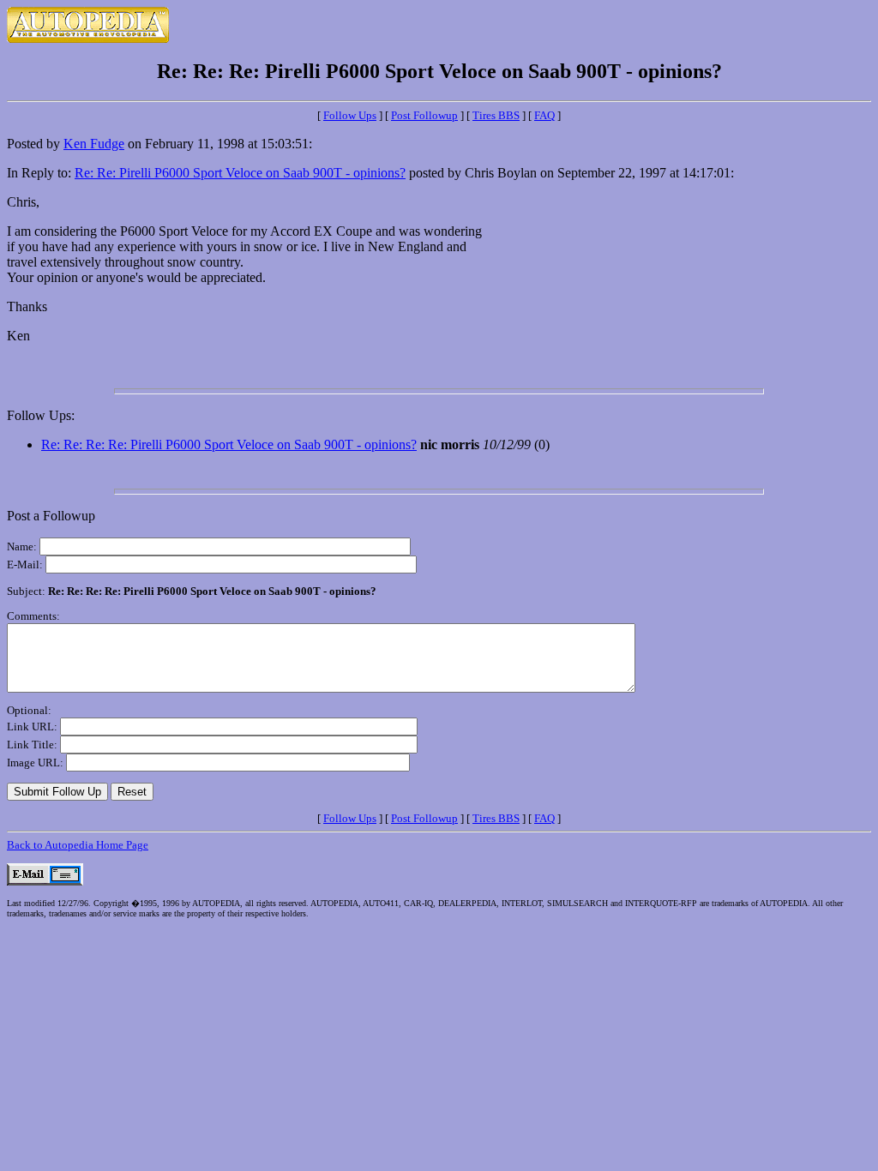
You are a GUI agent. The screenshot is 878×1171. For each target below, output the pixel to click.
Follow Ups (349, 115)
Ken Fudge (93, 143)
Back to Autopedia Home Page (77, 844)
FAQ (544, 115)
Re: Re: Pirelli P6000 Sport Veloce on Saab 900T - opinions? (240, 172)
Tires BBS (496, 115)
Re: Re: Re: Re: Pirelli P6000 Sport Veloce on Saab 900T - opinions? (229, 444)
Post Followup (424, 115)
